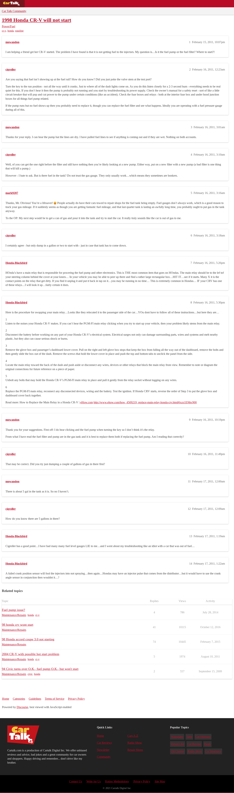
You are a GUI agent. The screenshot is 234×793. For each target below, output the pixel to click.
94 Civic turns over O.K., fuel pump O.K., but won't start (40, 669)
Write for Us (93, 781)
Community (123, 3)
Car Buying (194, 744)
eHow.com (86, 402)
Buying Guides (38, 3)
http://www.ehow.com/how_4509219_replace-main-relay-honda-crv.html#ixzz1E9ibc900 (145, 402)
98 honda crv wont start (17, 624)
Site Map (160, 781)
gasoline (19, 30)
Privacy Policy (76, 698)
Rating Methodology (117, 781)
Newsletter (103, 749)
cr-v (4, 30)
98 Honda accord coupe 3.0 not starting (28, 639)
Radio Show (134, 742)
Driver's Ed (177, 744)
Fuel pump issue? (13, 610)
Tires (189, 736)
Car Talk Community (14, 11)
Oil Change (177, 751)
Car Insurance (213, 751)
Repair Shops (100, 3)
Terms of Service (54, 698)
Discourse (22, 707)
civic (30, 674)
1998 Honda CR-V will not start (36, 20)
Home (5, 698)
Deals (58, 3)
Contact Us (75, 781)
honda (10, 30)
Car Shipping (203, 736)
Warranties (177, 736)
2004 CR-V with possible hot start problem (30, 654)
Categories (19, 698)
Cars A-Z (142, 3)
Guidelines (35, 698)
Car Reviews (76, 3)
